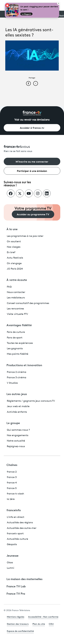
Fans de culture (16, 332)
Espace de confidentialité (20, 630)
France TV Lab (16, 586)
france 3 (12, 477)
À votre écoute (17, 280)
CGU (51, 623)
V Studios (12, 383)
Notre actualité (16, 441)
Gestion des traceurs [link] (18, 623)
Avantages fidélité (19, 325)
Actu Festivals (15, 258)
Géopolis (12, 544)
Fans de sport (14, 338)
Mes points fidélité (17, 354)
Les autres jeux (17, 394)
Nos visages (13, 247)
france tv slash (15, 494)
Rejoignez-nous (16, 446)
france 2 (12, 472)
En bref (11, 252)
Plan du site (38, 623)
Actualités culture (17, 539)
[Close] (58, 3)
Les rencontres (15, 309)
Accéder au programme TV (33, 214)
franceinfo (14, 510)
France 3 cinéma (16, 377)
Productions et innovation (24, 365)
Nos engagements (17, 435)
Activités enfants (17, 412)
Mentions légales (15, 616)
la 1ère (11, 499)
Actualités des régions (20, 522)
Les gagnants (15, 348)
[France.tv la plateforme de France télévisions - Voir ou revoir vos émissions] (32, 113)
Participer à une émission (32, 170)
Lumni (10, 568)
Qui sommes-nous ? (18, 430)
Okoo (10, 562)
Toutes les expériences (20, 343)
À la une (12, 229)
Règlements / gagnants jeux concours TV (31, 401)
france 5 (12, 488)
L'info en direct (15, 517)
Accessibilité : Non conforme (43, 616)
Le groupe (13, 423)
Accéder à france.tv (32, 127)
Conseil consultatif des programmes (28, 303)
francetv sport (15, 533)
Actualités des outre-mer (21, 528)
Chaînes (12, 465)
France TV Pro (16, 593)
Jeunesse (12, 555)
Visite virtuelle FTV (17, 314)
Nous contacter (16, 292)
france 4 (12, 483)
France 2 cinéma (16, 372)
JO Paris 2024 (15, 269)
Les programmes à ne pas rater (25, 236)
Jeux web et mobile (18, 406)
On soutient (14, 241)
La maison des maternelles (24, 579)
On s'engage (14, 263)
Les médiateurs (16, 298)
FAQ (9, 287)
